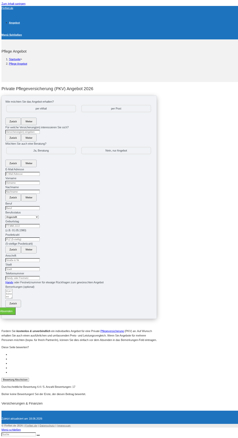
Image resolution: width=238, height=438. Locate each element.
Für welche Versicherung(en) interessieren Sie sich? (37, 127)
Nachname (12, 187)
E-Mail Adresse (14, 169)
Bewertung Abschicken (15, 379)
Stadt (8, 264)
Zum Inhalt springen (13, 3)
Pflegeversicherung (112, 331)
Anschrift (10, 255)
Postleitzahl (12, 234)
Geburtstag (12, 221)
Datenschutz (47, 425)
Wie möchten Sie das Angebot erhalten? (29, 101)
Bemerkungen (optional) (19, 286)
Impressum (64, 425)
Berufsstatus (13, 212)
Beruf (8, 203)
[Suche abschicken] (38, 435)
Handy (9, 282)
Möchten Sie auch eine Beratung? (25, 143)
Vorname (10, 178)
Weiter (28, 121)
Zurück (13, 121)
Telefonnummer (14, 273)
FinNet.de (7, 8)
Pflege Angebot (18, 63)
